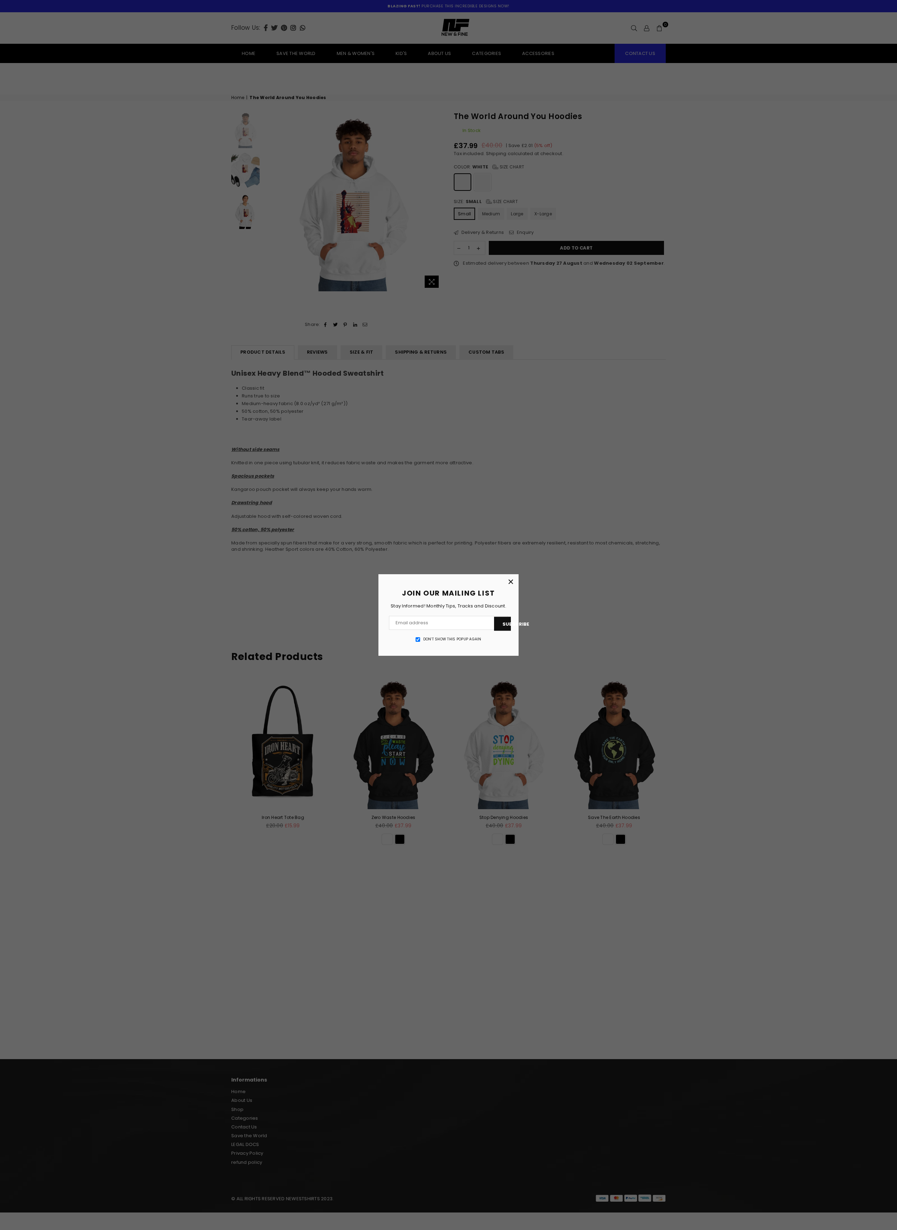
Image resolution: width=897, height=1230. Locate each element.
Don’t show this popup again (452, 639)
